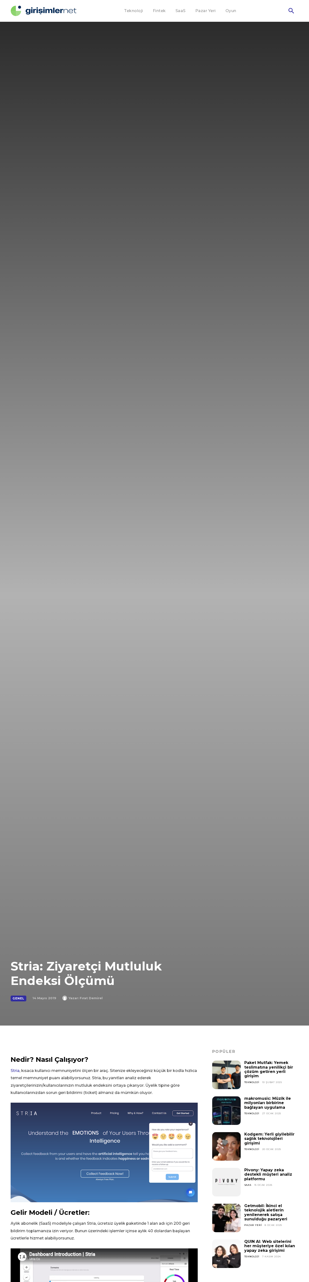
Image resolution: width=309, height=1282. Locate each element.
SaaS (247, 1185)
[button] (291, 11)
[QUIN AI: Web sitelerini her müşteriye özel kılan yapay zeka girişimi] (226, 1253)
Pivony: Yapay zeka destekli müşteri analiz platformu (268, 1174)
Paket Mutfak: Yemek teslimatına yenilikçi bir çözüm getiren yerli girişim (268, 1069)
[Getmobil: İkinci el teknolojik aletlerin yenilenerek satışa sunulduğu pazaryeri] (226, 1218)
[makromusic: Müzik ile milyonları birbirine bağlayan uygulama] (226, 1110)
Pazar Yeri (253, 1225)
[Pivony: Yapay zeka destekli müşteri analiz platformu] (226, 1182)
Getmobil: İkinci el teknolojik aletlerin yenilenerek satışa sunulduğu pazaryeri (265, 1212)
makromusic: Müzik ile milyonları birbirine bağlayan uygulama (267, 1103)
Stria (15, 1070)
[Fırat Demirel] (65, 998)
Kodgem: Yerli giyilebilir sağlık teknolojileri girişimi (269, 1138)
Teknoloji (251, 1082)
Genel (18, 998)
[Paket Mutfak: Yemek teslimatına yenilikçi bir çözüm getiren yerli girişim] (226, 1075)
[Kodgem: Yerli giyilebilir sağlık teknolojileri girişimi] (226, 1146)
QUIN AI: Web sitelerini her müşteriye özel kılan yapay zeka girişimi (269, 1246)
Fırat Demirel (91, 998)
